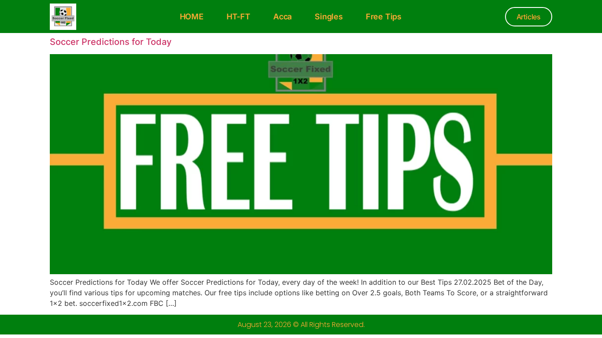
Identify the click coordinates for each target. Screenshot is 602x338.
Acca (282, 16)
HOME (192, 16)
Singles (329, 16)
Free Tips (383, 16)
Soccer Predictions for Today (110, 42)
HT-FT (238, 16)
